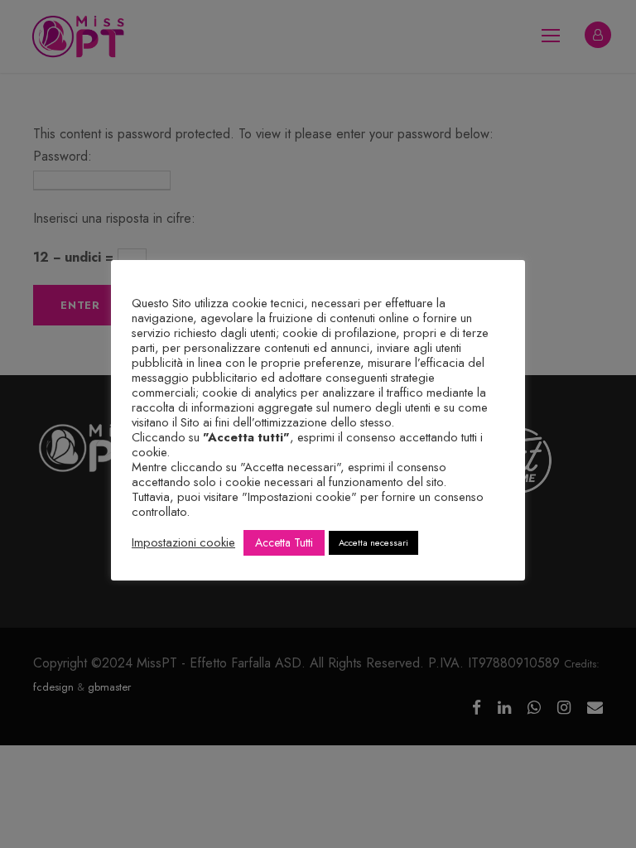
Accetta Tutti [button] (284, 542)
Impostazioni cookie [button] (183, 542)
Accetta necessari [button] (373, 542)
